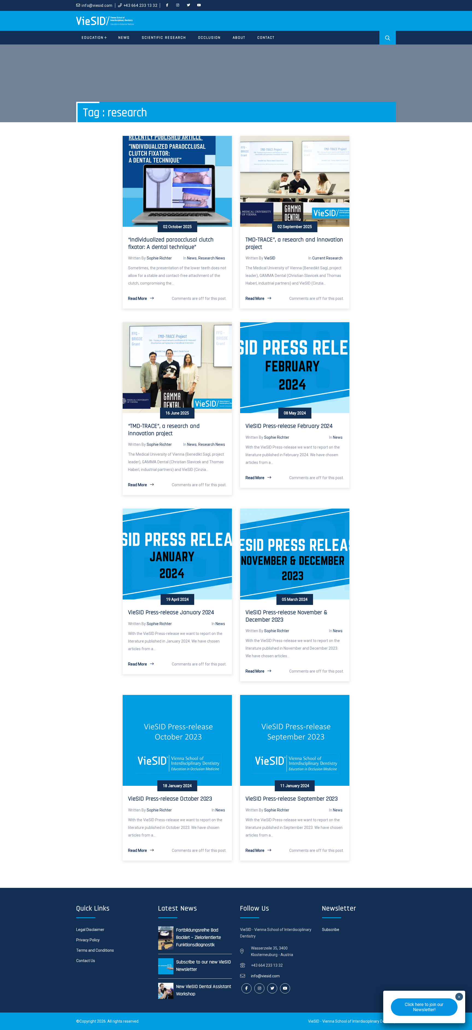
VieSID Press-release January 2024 (171, 612)
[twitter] (188, 5)
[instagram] (178, 5)
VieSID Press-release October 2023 (170, 799)
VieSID (269, 258)
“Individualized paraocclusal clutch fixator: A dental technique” (171, 243)
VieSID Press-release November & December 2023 (286, 616)
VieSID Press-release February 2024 (289, 426)
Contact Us (85, 961)
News (192, 258)
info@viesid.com (97, 5)
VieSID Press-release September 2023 (292, 799)
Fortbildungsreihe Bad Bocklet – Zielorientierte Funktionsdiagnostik (198, 937)
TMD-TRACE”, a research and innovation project (294, 243)
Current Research (327, 258)
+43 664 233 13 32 (140, 5)
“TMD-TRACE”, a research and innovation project (164, 429)
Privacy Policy (88, 940)
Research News (211, 258)
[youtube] (199, 5)
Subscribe (330, 929)
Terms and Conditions (95, 950)
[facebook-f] (167, 5)
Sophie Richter (159, 258)
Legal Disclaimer (90, 929)
